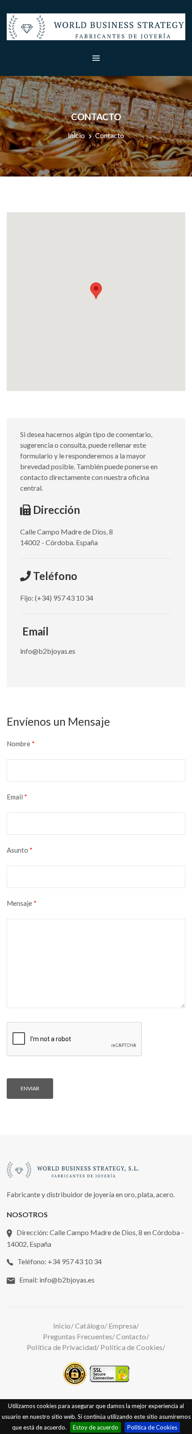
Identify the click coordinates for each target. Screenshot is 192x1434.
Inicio (76, 135)
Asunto (20, 850)
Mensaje (22, 903)
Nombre (21, 744)
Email (17, 797)
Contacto (131, 1336)
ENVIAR (30, 1088)
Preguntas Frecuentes (77, 1336)
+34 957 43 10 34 (75, 1261)
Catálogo (89, 1325)
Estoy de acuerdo (95, 1427)
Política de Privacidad (62, 1347)
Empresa (122, 1325)
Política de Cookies (152, 1427)
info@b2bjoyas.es (67, 1279)
